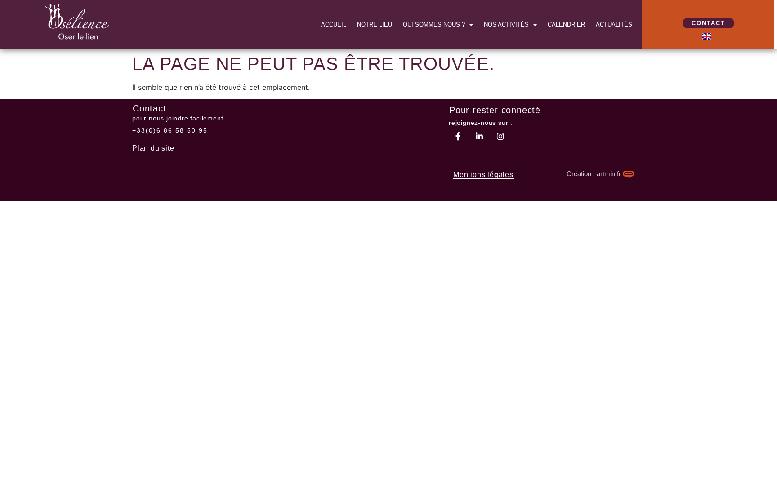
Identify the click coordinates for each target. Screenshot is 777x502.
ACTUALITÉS (614, 24)
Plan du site (153, 148)
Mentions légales (483, 174)
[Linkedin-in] (479, 136)
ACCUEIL (333, 24)
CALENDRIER (566, 24)
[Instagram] (500, 136)
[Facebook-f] (458, 136)
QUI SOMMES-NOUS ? (434, 24)
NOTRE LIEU (374, 24)
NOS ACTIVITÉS (506, 24)
